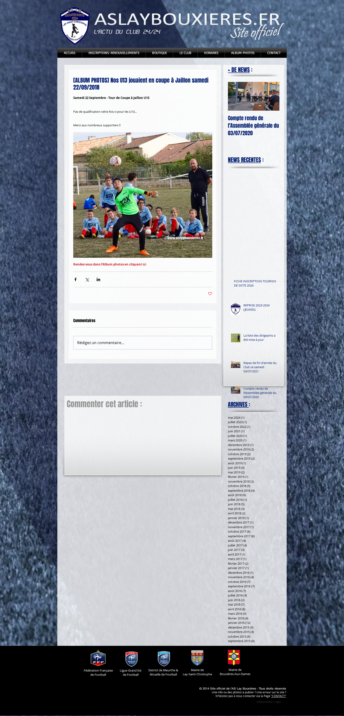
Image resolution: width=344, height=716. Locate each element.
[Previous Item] (235, 96)
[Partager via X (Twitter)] (87, 279)
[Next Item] (272, 96)
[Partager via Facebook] (75, 279)
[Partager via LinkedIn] (98, 279)
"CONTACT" (278, 696)
